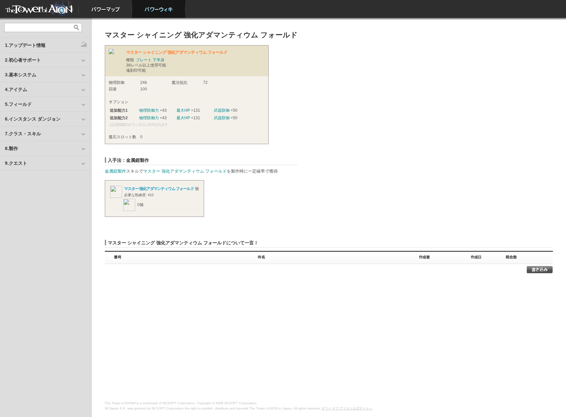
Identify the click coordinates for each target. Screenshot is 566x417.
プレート (144, 60)
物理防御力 (149, 110)
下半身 (158, 60)
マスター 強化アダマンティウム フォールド (185, 171)
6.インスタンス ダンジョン (33, 119)
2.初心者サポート (23, 60)
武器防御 (222, 110)
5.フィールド (18, 104)
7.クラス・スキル (23, 133)
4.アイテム (16, 89)
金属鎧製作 (115, 171)
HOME (39, 9)
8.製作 (11, 148)
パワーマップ (105, 9)
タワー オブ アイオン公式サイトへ (346, 408)
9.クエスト (16, 163)
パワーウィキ (158, 9)
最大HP (183, 110)
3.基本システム (20, 74)
